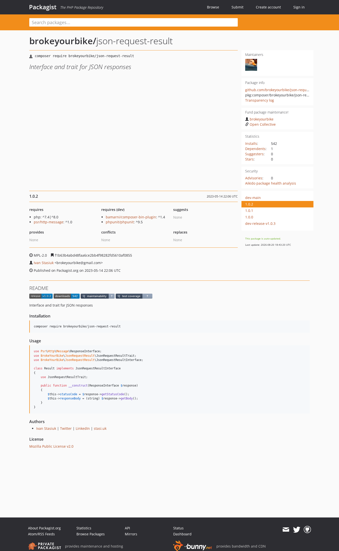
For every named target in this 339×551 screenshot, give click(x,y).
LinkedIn (83, 428)
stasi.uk (100, 428)
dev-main (253, 197)
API (127, 528)
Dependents (255, 148)
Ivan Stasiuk (44, 262)
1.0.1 (249, 210)
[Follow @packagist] (296, 529)
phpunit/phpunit (120, 222)
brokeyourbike (261, 119)
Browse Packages (90, 534)
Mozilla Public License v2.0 (51, 446)
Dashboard (182, 534)
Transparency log (259, 100)
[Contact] (285, 529)
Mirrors (131, 534)
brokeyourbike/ (62, 41)
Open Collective (263, 124)
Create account (268, 7)
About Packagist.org (44, 528)
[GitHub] (307, 529)
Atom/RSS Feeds (41, 534)
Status (178, 528)
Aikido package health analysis (270, 183)
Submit (237, 7)
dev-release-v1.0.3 (260, 223)
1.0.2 (249, 204)
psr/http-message (48, 222)
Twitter (66, 428)
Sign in (299, 7)
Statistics (83, 528)
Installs (251, 143)
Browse (213, 7)
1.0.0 (249, 217)
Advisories (253, 178)
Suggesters (254, 154)
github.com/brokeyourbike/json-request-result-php (287, 89)
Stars (249, 159)
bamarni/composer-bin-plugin (131, 217)
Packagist (43, 7)
